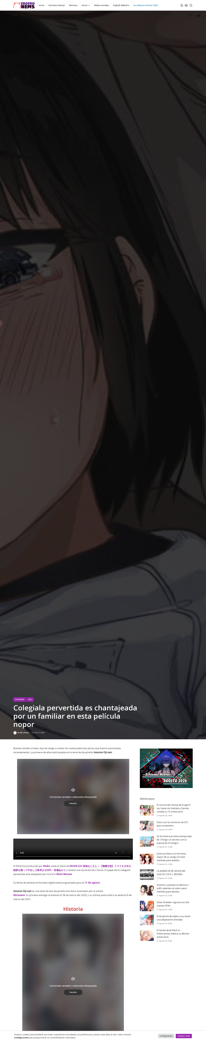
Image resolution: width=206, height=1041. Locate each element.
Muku (46, 866)
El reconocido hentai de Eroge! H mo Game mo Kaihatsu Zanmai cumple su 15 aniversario (174, 808)
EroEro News (23, 732)
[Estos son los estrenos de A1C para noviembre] (147, 826)
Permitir (73, 803)
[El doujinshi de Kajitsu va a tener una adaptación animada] (147, 920)
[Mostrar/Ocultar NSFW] (186, 5)
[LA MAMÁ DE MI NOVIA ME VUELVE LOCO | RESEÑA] (147, 874)
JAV (30, 699)
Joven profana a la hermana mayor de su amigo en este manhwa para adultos (171, 857)
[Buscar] (191, 5)
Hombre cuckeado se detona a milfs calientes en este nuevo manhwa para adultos (172, 888)
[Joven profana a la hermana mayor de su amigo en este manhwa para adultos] (147, 859)
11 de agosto (92, 882)
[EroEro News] (24, 5)
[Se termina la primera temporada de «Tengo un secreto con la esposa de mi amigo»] (147, 841)
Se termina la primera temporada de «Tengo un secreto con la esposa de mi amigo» (174, 840)
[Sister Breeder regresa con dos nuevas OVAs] (147, 906)
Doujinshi (19, 699)
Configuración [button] (166, 1036)
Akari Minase (64, 874)
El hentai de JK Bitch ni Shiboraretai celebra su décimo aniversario (173, 934)
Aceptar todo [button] (184, 1036)
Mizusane (19, 895)
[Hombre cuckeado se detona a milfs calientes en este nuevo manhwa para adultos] (147, 890)
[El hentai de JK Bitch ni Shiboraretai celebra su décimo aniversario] (147, 935)
